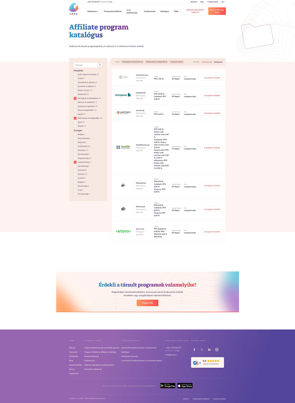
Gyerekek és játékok (87, 86)
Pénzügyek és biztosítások (89, 98)
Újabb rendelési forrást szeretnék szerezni (101, 348)
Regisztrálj (147, 302)
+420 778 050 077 (93, 2)
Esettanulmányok (91, 356)
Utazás (81, 78)
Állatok (82, 126)
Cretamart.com (142, 75)
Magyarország (84, 158)
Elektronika (83, 94)
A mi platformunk (132, 11)
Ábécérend (218, 62)
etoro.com (140, 229)
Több (176, 11)
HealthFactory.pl (142, 145)
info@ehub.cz (171, 355)
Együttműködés (75, 365)
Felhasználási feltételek (201, 399)
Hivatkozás (73, 356)
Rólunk (72, 348)
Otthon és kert (85, 90)
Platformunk (89, 360)
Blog (202, 2)
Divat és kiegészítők (87, 110)
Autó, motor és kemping (88, 74)
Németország (84, 154)
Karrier (72, 369)
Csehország (84, 146)
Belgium (82, 134)
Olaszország (83, 186)
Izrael (80, 190)
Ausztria (82, 178)
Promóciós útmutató (129, 356)
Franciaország (84, 194)
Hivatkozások (149, 11)
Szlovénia (82, 170)
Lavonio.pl (140, 110)
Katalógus (164, 11)
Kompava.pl (141, 93)
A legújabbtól (206, 62)
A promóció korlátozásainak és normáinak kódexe (141, 360)
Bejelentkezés (213, 2)
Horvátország (84, 166)
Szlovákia (83, 150)
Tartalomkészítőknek (113, 11)
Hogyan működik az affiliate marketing (100, 352)
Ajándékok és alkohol (87, 82)
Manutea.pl (140, 206)
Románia (82, 174)
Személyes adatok (219, 399)
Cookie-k (186, 399)
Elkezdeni (194, 2)
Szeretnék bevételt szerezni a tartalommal (138, 348)
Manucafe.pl (141, 183)
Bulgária (82, 182)
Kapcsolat (73, 352)
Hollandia (82, 142)
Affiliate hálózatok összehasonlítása (99, 365)
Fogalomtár (74, 373)
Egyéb (81, 114)
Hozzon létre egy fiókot (217, 11)
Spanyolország (84, 138)
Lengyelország (85, 162)
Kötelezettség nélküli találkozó (195, 11)
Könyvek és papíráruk (87, 102)
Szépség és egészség (88, 106)
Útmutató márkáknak (93, 369)
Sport (81, 122)
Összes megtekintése (211, 364)
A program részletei (212, 78)
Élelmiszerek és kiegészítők (90, 118)
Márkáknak (92, 11)
